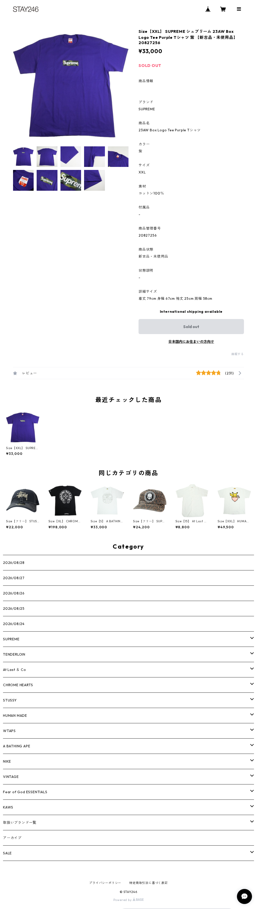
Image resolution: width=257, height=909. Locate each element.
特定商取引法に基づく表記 (148, 883)
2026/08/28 (14, 562)
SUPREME (11, 639)
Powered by (123, 900)
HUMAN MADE (15, 715)
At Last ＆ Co (14, 669)
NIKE (7, 761)
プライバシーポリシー (105, 883)
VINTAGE (11, 776)
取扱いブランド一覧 (19, 822)
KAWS (8, 807)
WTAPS (9, 731)
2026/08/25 (14, 608)
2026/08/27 (14, 578)
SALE (7, 853)
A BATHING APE (16, 746)
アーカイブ (12, 838)
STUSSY (10, 700)
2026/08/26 (14, 593)
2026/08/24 (14, 624)
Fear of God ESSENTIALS (25, 792)
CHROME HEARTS (18, 685)
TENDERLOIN (14, 654)
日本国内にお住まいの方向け (191, 341)
